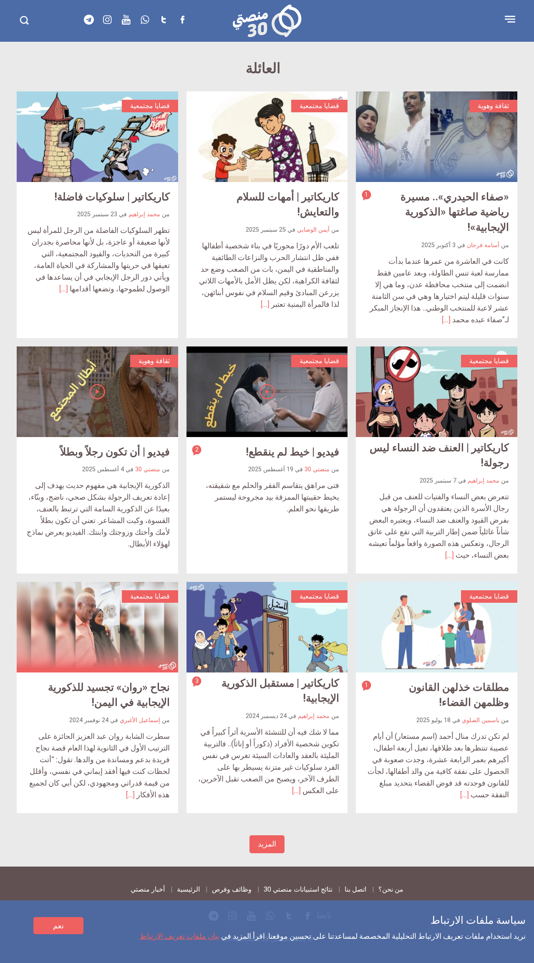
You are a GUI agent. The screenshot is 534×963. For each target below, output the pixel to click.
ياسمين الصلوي (480, 720)
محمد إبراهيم (144, 214)
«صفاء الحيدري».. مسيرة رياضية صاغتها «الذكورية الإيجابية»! (454, 212)
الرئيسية (188, 889)
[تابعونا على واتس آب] (145, 20)
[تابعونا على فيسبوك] (183, 20)
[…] (446, 319)
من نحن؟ (390, 889)
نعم (58, 925)
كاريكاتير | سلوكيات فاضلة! (112, 197)
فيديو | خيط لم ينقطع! (292, 452)
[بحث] (24, 20)
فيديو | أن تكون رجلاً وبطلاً (115, 452)
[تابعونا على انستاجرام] (108, 20)
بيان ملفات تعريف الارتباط (179, 936)
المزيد (267, 843)
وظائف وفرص (232, 889)
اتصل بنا (355, 889)
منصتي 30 (317, 469)
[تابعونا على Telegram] (89, 20)
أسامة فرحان (483, 245)
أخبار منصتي (148, 889)
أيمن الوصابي (313, 229)
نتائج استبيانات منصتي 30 (298, 889)
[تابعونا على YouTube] (126, 20)
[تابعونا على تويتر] (164, 20)
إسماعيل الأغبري (140, 720)
